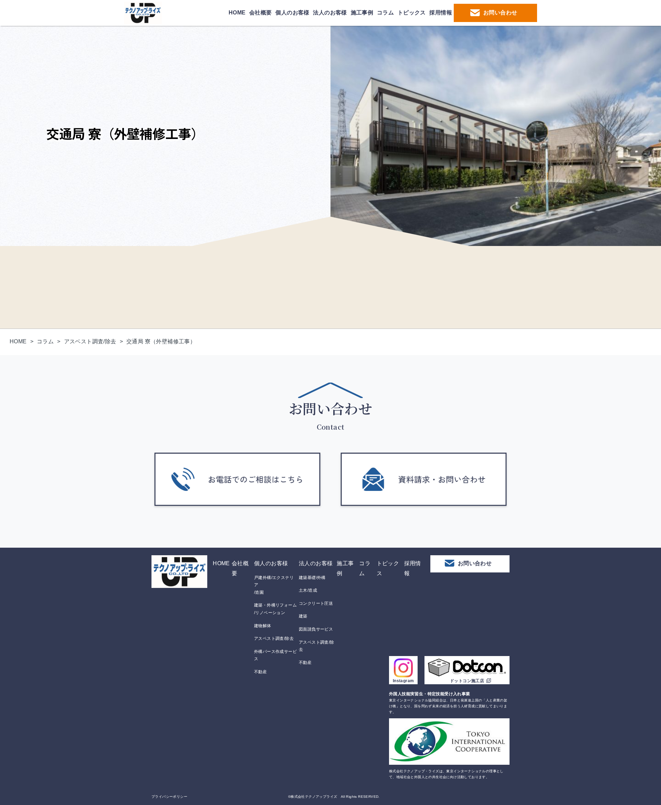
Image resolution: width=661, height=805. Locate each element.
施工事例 (362, 12)
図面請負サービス (316, 629)
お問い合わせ (500, 12)
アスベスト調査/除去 (274, 638)
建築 (303, 616)
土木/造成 (308, 590)
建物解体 (262, 625)
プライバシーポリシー (169, 796)
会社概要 (260, 12)
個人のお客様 (292, 12)
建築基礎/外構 (312, 577)
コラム (385, 12)
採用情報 (440, 12)
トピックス (412, 12)
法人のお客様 (330, 12)
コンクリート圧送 (316, 603)
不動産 (260, 671)
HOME (237, 12)
